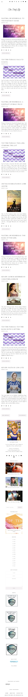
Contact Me (19, 693)
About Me (12, 693)
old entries (22, 415)
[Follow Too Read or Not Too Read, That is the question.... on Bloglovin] (14, 662)
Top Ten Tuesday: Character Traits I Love (14, 473)
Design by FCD (19, 695)
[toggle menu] (1, 1)
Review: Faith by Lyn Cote (12, 367)
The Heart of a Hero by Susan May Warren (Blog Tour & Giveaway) (14, 487)
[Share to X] (1, 50)
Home (6, 693)
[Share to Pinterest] (6, 50)
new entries (5, 415)
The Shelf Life (11, 695)
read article (5, 53)
